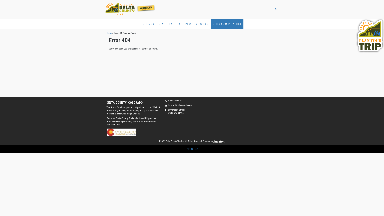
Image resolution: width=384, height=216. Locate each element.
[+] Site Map (192, 149)
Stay (162, 24)
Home (109, 33)
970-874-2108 (175, 101)
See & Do (148, 24)
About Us (202, 24)
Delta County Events (227, 24)
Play (189, 24)
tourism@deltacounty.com (180, 105)
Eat (172, 24)
